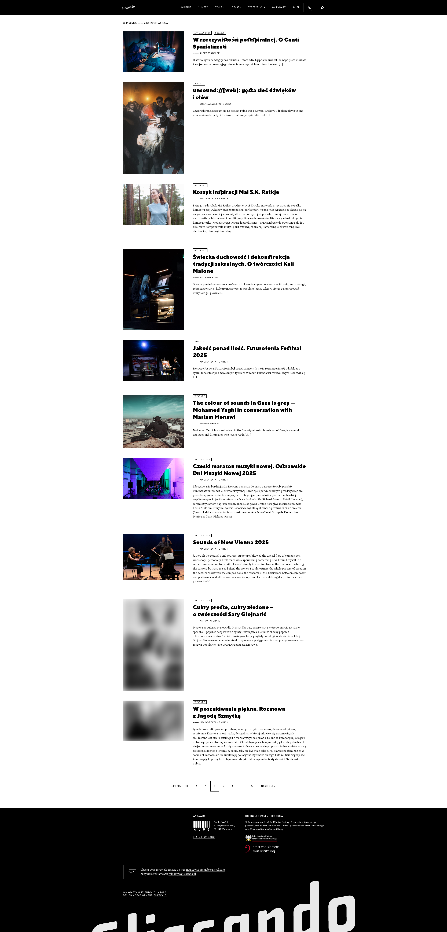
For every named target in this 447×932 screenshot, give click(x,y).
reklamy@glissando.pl (182, 874)
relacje (220, 33)
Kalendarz (279, 7)
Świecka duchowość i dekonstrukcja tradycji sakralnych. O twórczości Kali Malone (243, 264)
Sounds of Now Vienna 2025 (231, 542)
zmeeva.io (160, 895)
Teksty (236, 7)
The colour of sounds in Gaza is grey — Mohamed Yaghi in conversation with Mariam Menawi (244, 410)
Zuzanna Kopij (209, 277)
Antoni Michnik (210, 621)
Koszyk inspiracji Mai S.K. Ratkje (236, 192)
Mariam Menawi (209, 423)
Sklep (296, 7)
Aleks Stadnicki (210, 53)
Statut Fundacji (204, 837)
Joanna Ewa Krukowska (216, 104)
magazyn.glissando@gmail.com (205, 869)
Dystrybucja (256, 7)
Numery (203, 7)
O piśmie (186, 7)
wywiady (200, 396)
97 (252, 786)
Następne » (268, 786)
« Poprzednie (180, 786)
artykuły (200, 185)
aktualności (202, 33)
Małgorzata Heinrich (214, 198)
